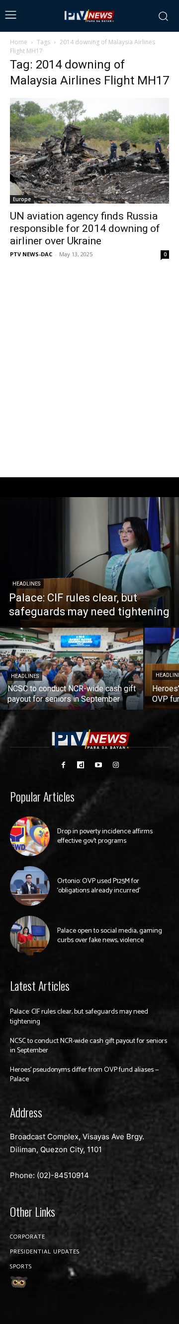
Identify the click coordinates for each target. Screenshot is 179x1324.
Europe (22, 199)
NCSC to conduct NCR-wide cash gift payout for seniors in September (88, 1046)
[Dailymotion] (81, 765)
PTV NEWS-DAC (31, 254)
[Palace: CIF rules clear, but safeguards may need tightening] (89, 561)
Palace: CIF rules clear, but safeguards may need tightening (79, 1017)
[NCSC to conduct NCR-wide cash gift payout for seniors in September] (71, 669)
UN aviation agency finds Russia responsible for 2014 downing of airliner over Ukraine (85, 228)
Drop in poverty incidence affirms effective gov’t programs (105, 836)
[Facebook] (63, 765)
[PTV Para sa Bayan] (89, 15)
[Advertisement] (89, 369)
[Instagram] (115, 765)
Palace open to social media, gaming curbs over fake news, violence (109, 936)
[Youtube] (98, 765)
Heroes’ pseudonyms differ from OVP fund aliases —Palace (84, 1075)
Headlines (26, 584)
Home (18, 42)
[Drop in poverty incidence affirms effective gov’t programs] (30, 836)
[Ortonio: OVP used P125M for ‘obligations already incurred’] (30, 886)
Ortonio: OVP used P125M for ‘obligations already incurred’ (98, 886)
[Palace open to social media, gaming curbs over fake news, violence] (30, 936)
